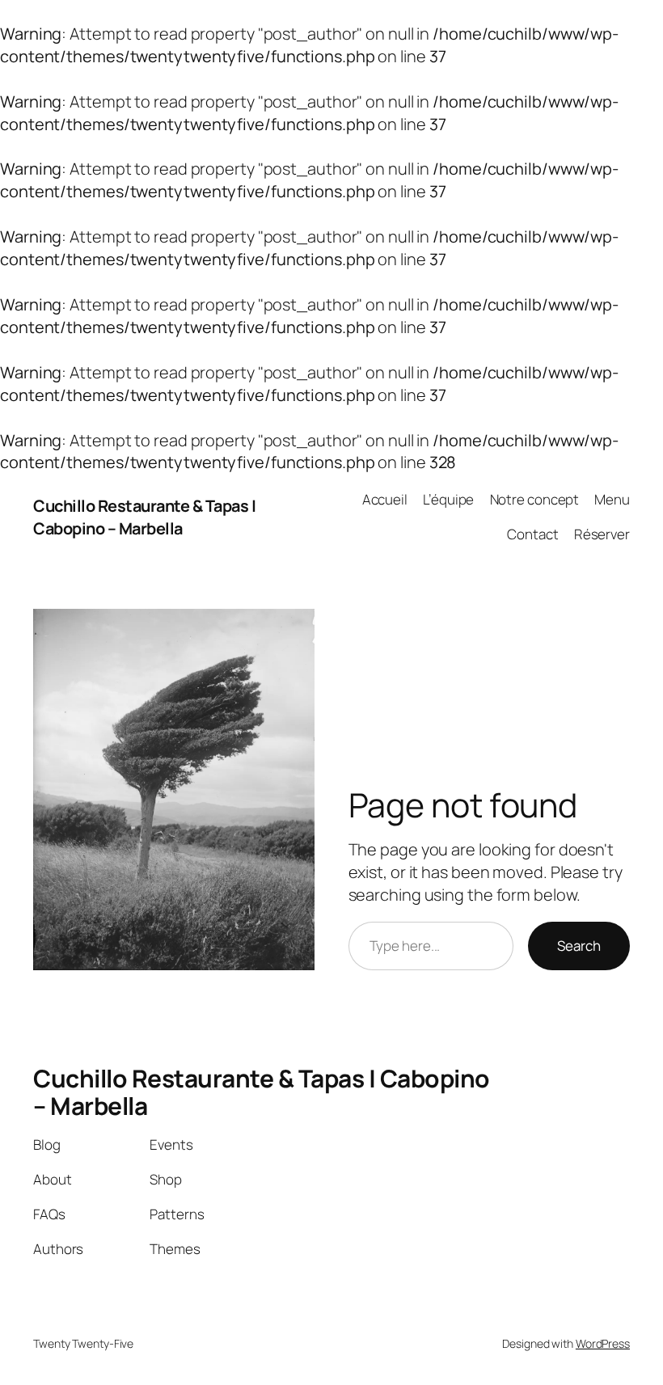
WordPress (603, 1343)
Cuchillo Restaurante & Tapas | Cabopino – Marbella (144, 517)
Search (579, 945)
